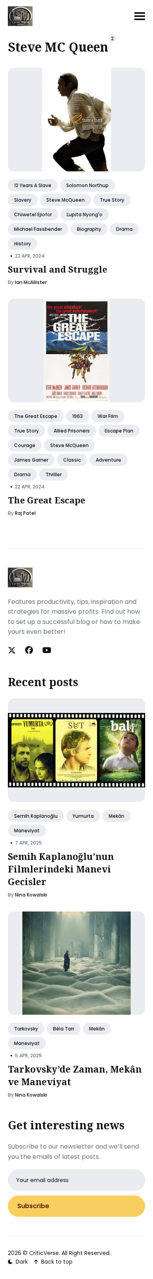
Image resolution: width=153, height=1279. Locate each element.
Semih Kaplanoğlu (36, 816)
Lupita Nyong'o (84, 214)
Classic (72, 460)
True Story (112, 199)
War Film (108, 415)
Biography (89, 229)
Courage (24, 445)
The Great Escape (35, 415)
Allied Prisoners (72, 430)
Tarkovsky (26, 1028)
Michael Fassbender (38, 229)
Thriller (54, 474)
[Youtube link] (47, 650)
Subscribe (33, 1205)
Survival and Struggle (57, 269)
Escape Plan (119, 430)
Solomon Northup (87, 185)
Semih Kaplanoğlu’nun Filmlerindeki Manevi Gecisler (61, 869)
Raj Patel (25, 512)
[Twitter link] (12, 650)
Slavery (22, 199)
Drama (124, 229)
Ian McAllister (31, 281)
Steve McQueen (65, 199)
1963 (77, 415)
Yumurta (83, 816)
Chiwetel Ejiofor (33, 214)
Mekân (116, 816)
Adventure (108, 460)
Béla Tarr (63, 1028)
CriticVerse (44, 1253)
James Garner (31, 460)
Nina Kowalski (31, 894)
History (22, 243)
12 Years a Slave (32, 185)
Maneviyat (27, 830)
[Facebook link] (29, 650)
